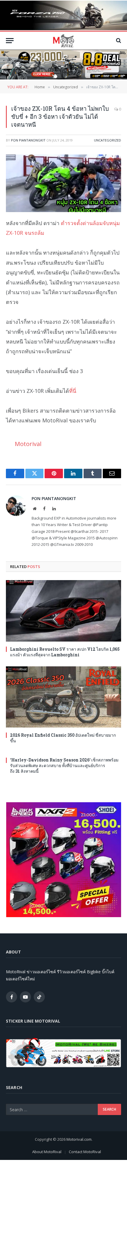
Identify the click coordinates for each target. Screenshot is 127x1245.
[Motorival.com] (63, 40)
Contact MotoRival (85, 1151)
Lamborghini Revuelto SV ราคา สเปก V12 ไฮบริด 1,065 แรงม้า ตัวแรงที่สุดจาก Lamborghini (65, 652)
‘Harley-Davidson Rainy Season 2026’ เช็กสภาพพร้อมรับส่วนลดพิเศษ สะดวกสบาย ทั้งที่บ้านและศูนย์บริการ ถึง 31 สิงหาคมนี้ (64, 765)
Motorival (28, 444)
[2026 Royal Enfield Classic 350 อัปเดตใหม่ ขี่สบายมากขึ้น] (63, 697)
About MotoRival (46, 1151)
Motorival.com (79, 1139)
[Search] (118, 40)
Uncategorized (107, 140)
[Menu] (10, 40)
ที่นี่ (72, 390)
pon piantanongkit (28, 140)
